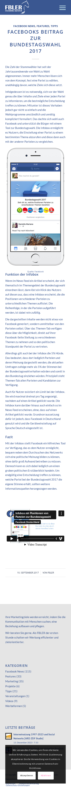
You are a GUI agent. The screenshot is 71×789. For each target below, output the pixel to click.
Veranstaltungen (15, 696)
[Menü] (61, 7)
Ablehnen (46, 775)
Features (43, 26)
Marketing (11, 681)
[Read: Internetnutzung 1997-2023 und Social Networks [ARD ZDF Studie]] (8, 736)
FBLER (51, 572)
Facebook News (24, 26)
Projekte (10, 686)
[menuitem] (61, 7)
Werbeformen (13, 706)
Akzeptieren (26, 775)
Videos (9, 701)
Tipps (54, 26)
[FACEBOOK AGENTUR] (29, 7)
